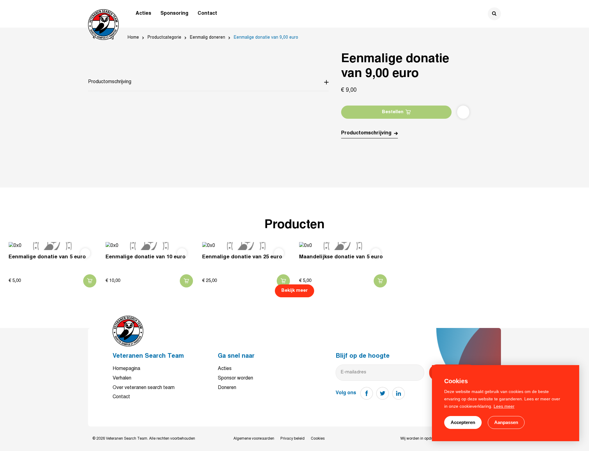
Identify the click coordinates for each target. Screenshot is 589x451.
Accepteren (463, 422)
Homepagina (126, 368)
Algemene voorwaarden (253, 439)
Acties (143, 13)
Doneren (227, 387)
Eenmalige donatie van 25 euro (242, 257)
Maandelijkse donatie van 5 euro (341, 257)
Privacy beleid (292, 439)
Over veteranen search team (144, 387)
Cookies (318, 439)
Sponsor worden (235, 378)
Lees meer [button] (504, 406)
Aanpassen (506, 422)
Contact (207, 13)
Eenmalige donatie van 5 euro (47, 257)
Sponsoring (174, 13)
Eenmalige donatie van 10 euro (146, 257)
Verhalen (122, 378)
